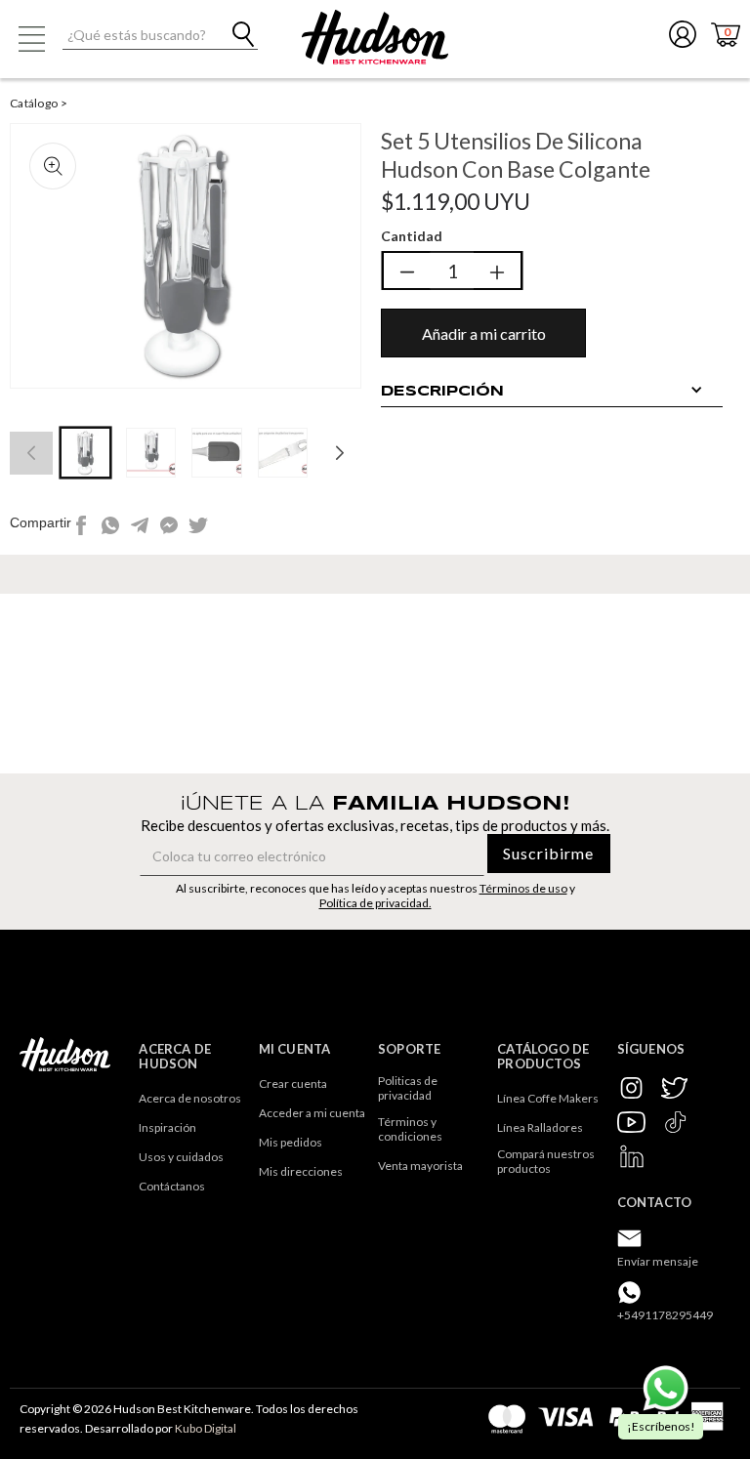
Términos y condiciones (410, 1129)
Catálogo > (38, 103)
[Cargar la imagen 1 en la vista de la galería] (85, 453)
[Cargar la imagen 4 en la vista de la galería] (283, 453)
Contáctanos (172, 1186)
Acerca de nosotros (190, 1098)
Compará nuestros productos (547, 1161)
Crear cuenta (293, 1083)
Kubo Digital (205, 1428)
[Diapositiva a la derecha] (339, 453)
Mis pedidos (290, 1142)
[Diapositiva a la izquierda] (31, 453)
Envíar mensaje (657, 1261)
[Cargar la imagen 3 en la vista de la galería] (216, 453)
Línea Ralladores (540, 1127)
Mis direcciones (301, 1171)
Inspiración (167, 1127)
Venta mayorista (420, 1165)
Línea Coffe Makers (548, 1098)
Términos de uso (523, 888)
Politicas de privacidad (408, 1088)
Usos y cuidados (181, 1156)
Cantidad (411, 236)
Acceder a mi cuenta (312, 1112)
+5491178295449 (665, 1315)
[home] (375, 37)
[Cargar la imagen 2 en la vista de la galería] (151, 453)
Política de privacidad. (375, 903)
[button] (31, 39)
